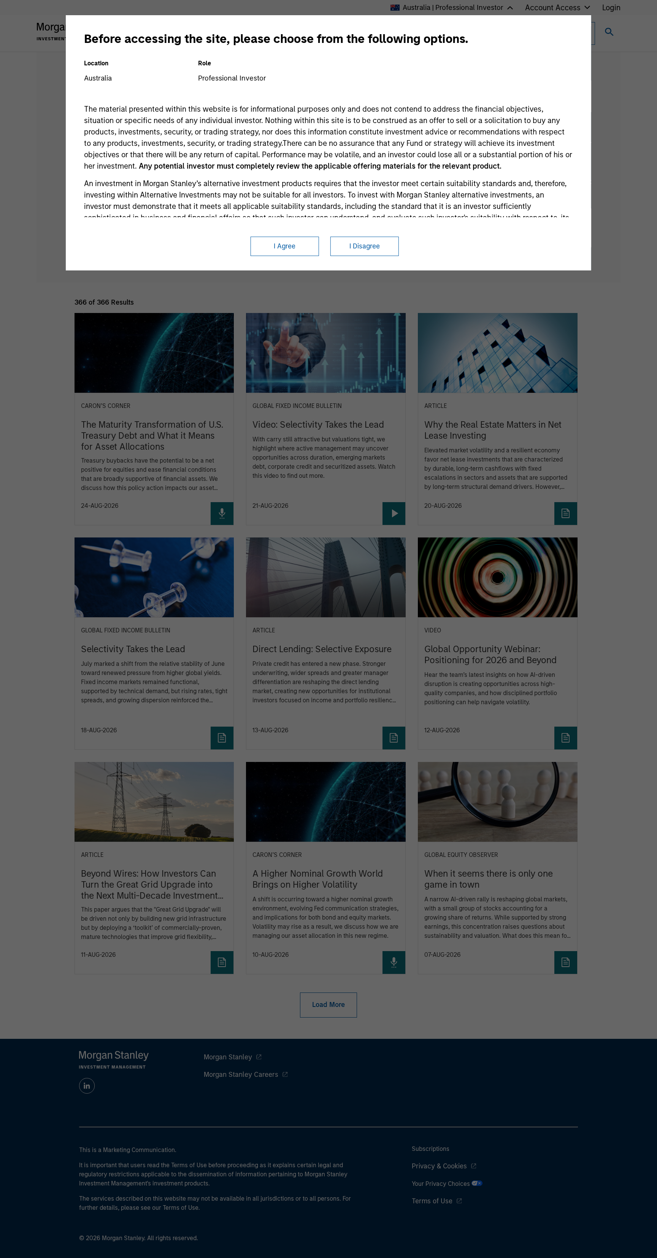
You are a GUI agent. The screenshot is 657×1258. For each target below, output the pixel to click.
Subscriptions (430, 1148)
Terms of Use (432, 1201)
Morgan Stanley (228, 1057)
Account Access (553, 7)
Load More (328, 1004)
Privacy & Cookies (439, 1166)
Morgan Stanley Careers (241, 1074)
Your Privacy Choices (441, 1183)
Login (611, 7)
